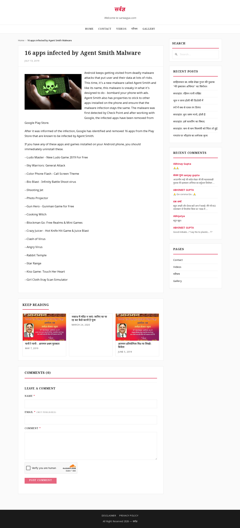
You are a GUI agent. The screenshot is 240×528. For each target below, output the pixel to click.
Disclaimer (109, 515)
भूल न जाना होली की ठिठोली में (188, 100)
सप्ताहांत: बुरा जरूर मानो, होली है (189, 114)
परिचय (134, 29)
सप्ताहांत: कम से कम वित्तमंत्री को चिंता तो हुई (195, 129)
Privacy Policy (128, 515)
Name (30, 396)
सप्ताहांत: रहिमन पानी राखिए (187, 93)
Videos (121, 29)
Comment (33, 429)
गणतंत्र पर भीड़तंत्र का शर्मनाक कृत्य (190, 136)
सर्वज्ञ (120, 10)
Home (89, 29)
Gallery (148, 29)
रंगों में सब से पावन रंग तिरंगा (187, 107)
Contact (104, 29)
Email (40, 413)
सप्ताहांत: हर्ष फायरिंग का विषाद (189, 121)
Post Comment (40, 481)
